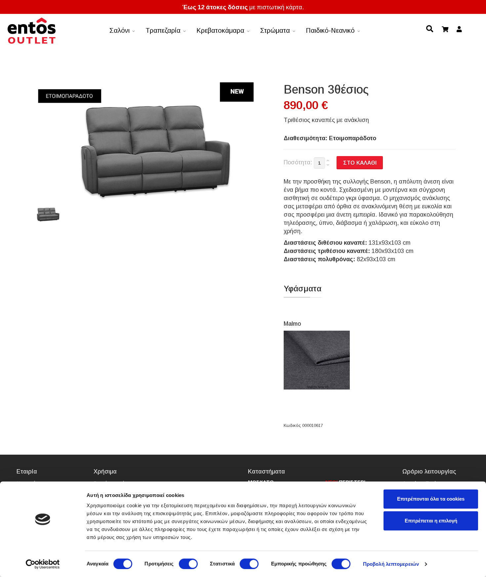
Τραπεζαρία (163, 30)
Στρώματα (275, 30)
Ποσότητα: (298, 162)
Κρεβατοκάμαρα (220, 30)
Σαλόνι (119, 30)
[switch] (188, 563)
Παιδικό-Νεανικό (330, 30)
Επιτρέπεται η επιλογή (431, 520)
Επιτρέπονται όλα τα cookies (431, 499)
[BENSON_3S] (47, 214)
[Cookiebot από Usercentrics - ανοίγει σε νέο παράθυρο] (43, 564)
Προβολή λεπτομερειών (391, 564)
